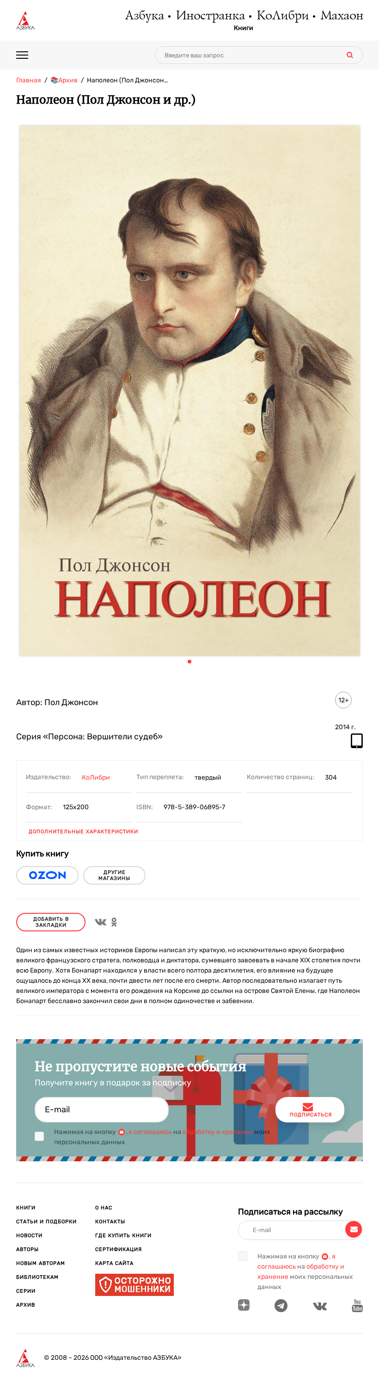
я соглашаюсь (150, 1132)
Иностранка (210, 16)
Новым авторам (40, 1263)
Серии (26, 1291)
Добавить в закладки (51, 922)
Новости (29, 1236)
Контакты (110, 1222)
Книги (243, 28)
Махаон (341, 16)
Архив (25, 1305)
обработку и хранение (218, 1132)
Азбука (144, 16)
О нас (103, 1208)
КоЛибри (282, 16)
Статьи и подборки (46, 1222)
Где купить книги (123, 1236)
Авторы (27, 1249)
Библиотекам (37, 1277)
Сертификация (118, 1249)
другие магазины (114, 875)
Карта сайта (114, 1263)
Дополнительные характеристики (83, 832)
